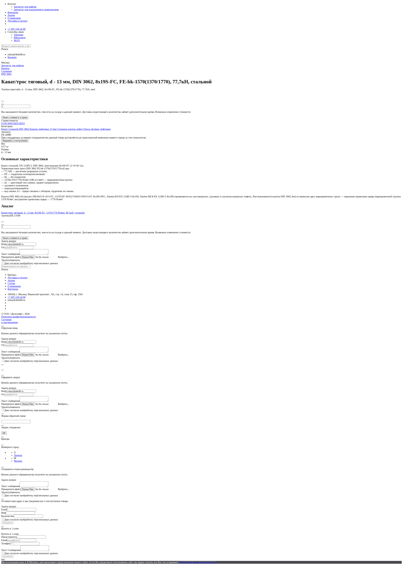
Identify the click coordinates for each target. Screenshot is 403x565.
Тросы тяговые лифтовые (97, 129)
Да (180, 562)
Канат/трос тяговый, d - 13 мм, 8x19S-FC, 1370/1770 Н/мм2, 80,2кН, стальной (43, 212)
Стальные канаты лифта (70, 129)
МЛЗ (16, 123)
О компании (14, 18)
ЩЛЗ (22, 123)
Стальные (6, 71)
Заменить (15, 260)
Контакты (13, 12)
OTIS (4, 123)
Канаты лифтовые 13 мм (43, 129)
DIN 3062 (6, 74)
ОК (4, 433)
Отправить (8, 523)
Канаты (5, 68)
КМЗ (10, 123)
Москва (18, 461)
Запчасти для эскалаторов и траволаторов (36, 9)
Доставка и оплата (17, 21)
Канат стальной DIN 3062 (15, 129)
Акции (11, 15)
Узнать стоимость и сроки (15, 117)
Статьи (11, 283)
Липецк (18, 455)
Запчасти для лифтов (25, 6)
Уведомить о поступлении (15, 141)
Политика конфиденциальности (18, 316)
